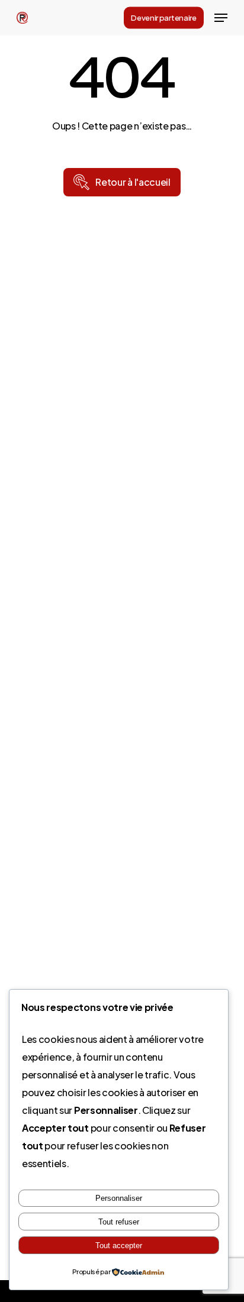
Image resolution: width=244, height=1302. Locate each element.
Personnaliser (118, 1198)
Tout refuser (118, 1221)
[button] (220, 18)
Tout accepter (118, 1245)
